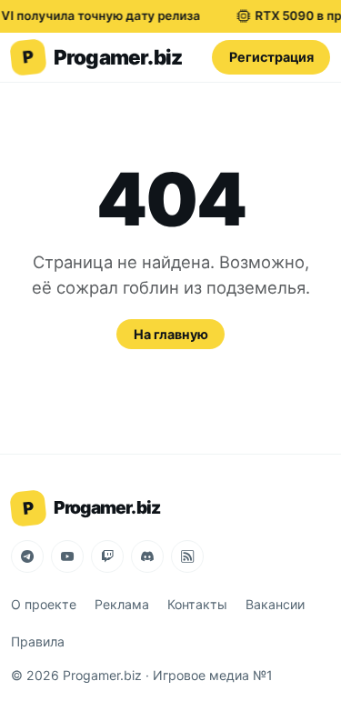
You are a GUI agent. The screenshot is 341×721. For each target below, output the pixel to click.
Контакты (197, 604)
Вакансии (275, 604)
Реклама (122, 604)
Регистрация (271, 57)
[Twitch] (107, 556)
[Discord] (147, 556)
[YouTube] (67, 556)
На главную (171, 334)
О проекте (43, 604)
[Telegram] (27, 556)
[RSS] (187, 556)
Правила (38, 641)
